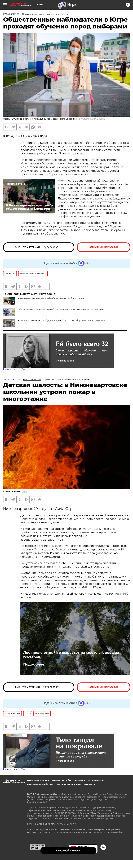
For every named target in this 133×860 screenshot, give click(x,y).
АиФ (24, 491)
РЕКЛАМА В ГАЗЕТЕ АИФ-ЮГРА (89, 780)
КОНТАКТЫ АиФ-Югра (38, 780)
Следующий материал (68, 850)
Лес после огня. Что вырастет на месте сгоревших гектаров (71, 655)
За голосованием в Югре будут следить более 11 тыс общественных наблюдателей (62, 320)
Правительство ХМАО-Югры (89, 119)
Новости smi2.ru (14, 369)
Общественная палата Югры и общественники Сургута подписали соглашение (61, 309)
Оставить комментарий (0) (103, 247)
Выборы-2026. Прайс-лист (40, 784)
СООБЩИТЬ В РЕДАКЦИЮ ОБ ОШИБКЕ (76, 784)
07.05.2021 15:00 (11, 14)
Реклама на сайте (61, 780)
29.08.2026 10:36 (11, 379)
